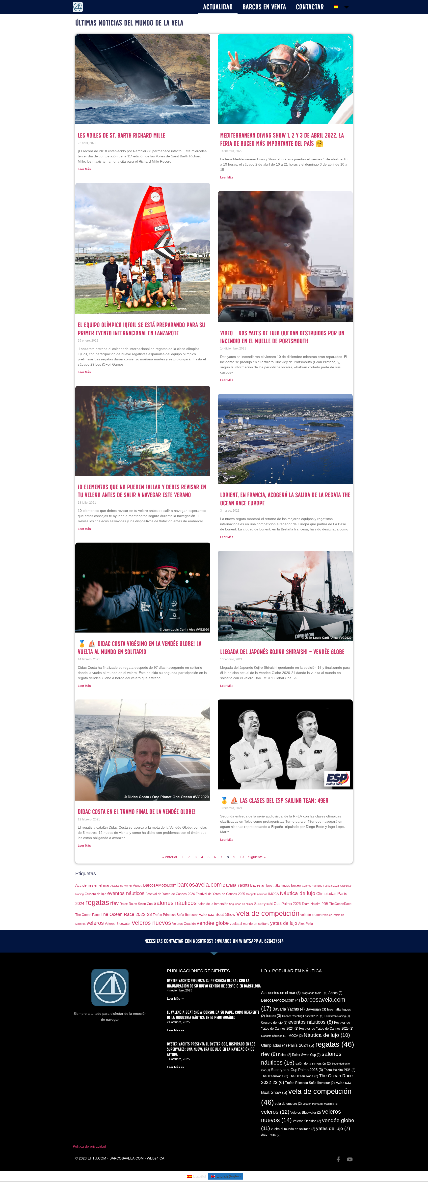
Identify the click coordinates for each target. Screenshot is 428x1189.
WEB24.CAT (156, 1158)
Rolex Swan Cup (141, 904)
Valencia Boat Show (217, 914)
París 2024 (301, 1045)
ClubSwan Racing (337, 1016)
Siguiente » (257, 857)
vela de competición (267, 913)
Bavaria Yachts (236, 885)
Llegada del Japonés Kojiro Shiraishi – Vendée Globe (282, 652)
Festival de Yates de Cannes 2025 (220, 894)
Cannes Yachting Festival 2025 (320, 885)
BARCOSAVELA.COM (126, 1158)
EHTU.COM (97, 1158)
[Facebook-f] (338, 1159)
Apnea (137, 885)
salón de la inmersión (213, 904)
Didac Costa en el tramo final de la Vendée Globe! (137, 812)
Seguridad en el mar (241, 903)
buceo (296, 885)
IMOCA (273, 894)
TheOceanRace (340, 904)
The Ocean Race (87, 915)
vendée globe (213, 923)
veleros (95, 923)
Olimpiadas (326, 893)
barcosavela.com (199, 884)
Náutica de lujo (297, 893)
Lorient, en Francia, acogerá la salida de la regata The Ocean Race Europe (285, 499)
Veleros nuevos (151, 923)
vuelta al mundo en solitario (249, 924)
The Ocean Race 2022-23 (126, 914)
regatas (97, 902)
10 (242, 857)
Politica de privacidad (89, 1146)
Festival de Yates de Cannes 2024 (170, 894)
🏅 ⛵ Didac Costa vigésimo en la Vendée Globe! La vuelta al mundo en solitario (139, 647)
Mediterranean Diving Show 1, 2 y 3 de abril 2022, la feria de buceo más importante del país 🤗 (282, 139)
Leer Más (84, 169)
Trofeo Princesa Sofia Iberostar (175, 915)
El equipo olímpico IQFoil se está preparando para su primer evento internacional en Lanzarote (141, 329)
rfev (114, 903)
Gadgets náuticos (256, 894)
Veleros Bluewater (118, 924)
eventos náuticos (125, 893)
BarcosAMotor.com (159, 885)
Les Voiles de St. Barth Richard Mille (121, 135)
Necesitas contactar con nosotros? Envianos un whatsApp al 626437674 (214, 941)
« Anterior (169, 857)
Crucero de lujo (95, 894)
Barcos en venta (264, 6)
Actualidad (218, 6)
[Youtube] (350, 1159)
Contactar (310, 6)
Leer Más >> (175, 998)
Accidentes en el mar (92, 885)
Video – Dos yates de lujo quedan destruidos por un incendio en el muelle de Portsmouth (282, 337)
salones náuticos (175, 903)
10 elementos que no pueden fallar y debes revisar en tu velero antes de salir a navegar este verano (142, 491)
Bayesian (257, 885)
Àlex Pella (305, 924)
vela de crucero (311, 915)
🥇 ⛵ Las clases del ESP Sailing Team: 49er (274, 800)
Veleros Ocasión (184, 924)
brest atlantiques (278, 885)
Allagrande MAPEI (121, 885)
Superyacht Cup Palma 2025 (277, 904)
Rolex (124, 904)
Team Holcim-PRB (315, 904)
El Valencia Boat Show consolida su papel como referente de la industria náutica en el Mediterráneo (213, 1015)
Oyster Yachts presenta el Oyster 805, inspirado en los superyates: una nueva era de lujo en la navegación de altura (211, 1049)
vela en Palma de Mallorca (320, 1103)
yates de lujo (283, 923)
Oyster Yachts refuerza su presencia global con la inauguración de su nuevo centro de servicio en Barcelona (214, 983)
